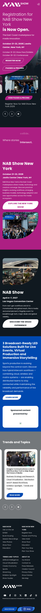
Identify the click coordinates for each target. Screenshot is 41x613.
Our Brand (26, 560)
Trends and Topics (22, 488)
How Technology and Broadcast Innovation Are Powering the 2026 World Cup (20, 471)
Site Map (25, 578)
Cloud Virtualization (10, 563)
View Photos (7, 542)
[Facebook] (10, 595)
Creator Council (28, 569)
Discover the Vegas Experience (20, 323)
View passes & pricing (18, 98)
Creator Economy (10, 566)
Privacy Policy (27, 572)
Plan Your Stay (27, 548)
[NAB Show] (19, 5)
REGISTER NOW (9, 609)
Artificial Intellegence (10, 560)
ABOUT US (26, 557)
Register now (13, 60)
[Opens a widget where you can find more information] (27, 609)
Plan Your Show (28, 551)
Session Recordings (10, 539)
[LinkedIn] (26, 595)
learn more (12, 397)
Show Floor (7, 545)
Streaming (7, 572)
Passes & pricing (15, 68)
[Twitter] (20, 595)
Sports (10, 488)
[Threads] (36, 595)
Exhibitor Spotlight (9, 575)
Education (6, 548)
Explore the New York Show (20, 205)
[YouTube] (5, 595)
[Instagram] (15, 595)
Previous (5, 114)
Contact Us (26, 563)
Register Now (27, 533)
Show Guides (8, 578)
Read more (16, 495)
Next (13, 114)
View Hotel (26, 539)
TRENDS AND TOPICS (11, 557)
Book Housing (8, 536)
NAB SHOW (7, 527)
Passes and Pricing (29, 536)
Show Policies (27, 575)
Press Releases (27, 566)
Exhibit (5, 533)
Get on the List (8, 530)
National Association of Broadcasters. (15, 598)
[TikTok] (31, 595)
